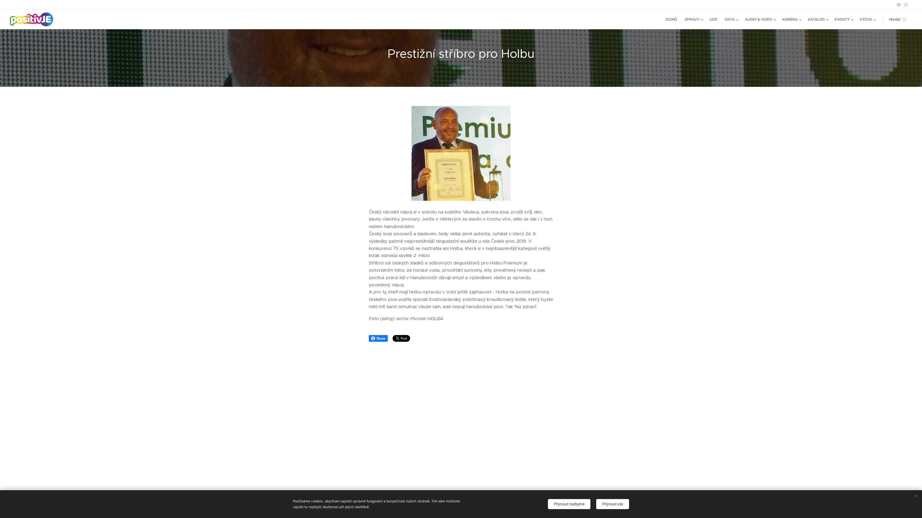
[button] (897, 19)
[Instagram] (906, 5)
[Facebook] (899, 5)
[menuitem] (672, 19)
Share (380, 338)
